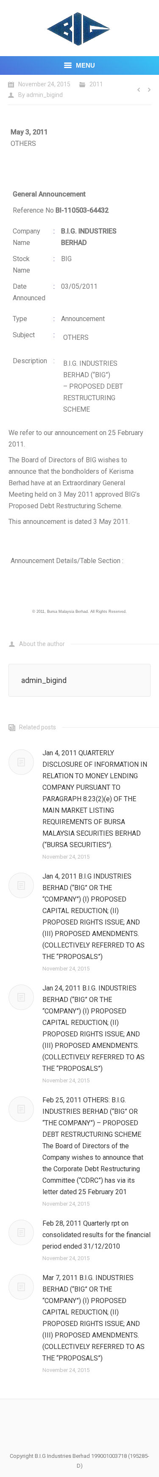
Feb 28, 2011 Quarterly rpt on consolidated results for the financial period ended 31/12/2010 (96, 1234)
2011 (96, 84)
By (40, 94)
